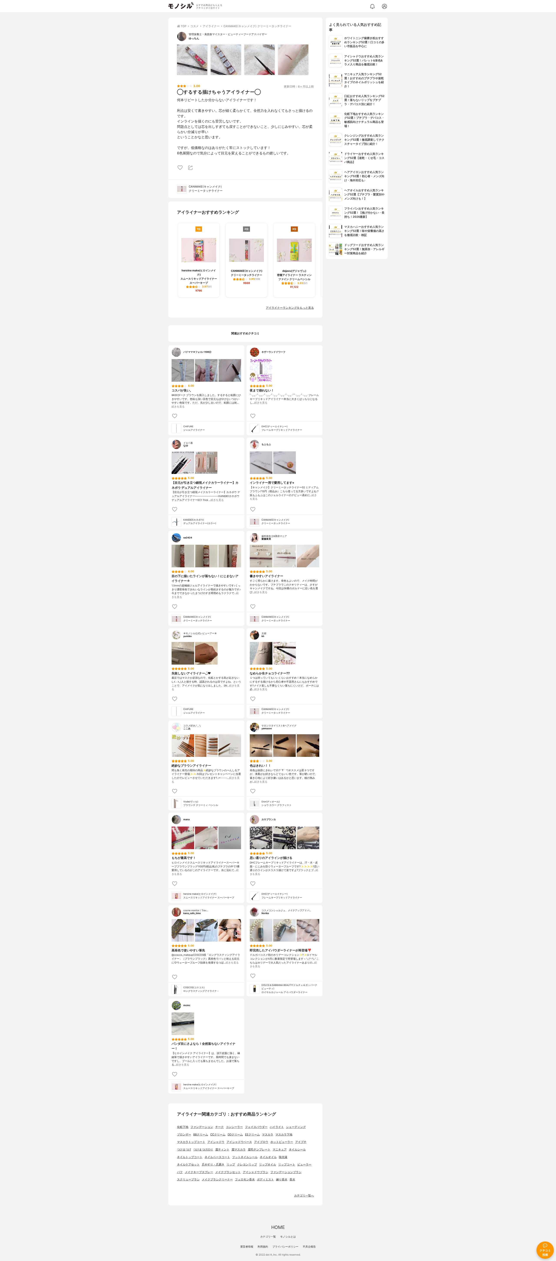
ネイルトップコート (189, 1157)
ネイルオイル (268, 1157)
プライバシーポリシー (285, 1246)
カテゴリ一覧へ (304, 1195)
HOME (278, 1227)
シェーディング (296, 1127)
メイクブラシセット (228, 1172)
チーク (219, 1127)
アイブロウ (261, 1142)
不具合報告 (309, 1246)
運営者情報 (246, 1246)
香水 (292, 1179)
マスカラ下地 (283, 1134)
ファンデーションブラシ (285, 1172)
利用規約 (263, 1246)
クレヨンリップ (247, 1164)
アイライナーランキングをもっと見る (290, 307)
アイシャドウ (215, 1142)
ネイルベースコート (217, 1157)
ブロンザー (184, 1134)
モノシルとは (288, 1236)
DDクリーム (235, 1134)
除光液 (283, 1157)
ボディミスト (265, 1179)
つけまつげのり (203, 1149)
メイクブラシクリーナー (217, 1179)
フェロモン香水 (245, 1179)
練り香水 (281, 1179)
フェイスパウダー (256, 1127)
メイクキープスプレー (199, 1172)
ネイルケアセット (188, 1164)
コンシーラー (234, 1127)
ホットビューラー (281, 1142)
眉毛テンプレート (259, 1149)
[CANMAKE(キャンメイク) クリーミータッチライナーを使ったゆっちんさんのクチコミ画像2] (226, 60)
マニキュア (280, 1149)
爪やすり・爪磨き (213, 1164)
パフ (180, 1172)
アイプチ (300, 1142)
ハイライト (277, 1127)
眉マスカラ (239, 1149)
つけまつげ (184, 1149)
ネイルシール (297, 1149)
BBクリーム (200, 1134)
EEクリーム (252, 1134)
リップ (231, 1164)
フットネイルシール (245, 1157)
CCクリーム (217, 1134)
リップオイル (267, 1164)
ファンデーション (201, 1127)
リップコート (286, 1164)
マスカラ (267, 1134)
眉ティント (222, 1149)
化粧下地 (182, 1127)
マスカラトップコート (191, 1142)
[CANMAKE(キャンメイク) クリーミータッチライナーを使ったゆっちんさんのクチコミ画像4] (293, 60)
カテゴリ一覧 (268, 1236)
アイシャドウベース (239, 1142)
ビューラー (304, 1164)
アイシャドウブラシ (255, 1172)
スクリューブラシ (188, 1179)
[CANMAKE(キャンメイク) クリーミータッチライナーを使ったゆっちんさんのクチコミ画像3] (259, 60)
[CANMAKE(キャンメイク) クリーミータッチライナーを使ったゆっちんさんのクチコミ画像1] (192, 60)
